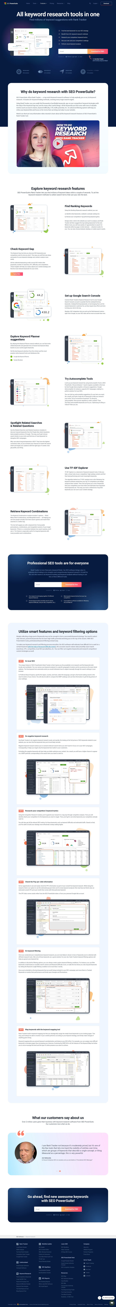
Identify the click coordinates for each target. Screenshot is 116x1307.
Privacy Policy (72, 1304)
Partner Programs (88, 1252)
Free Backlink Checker (44, 1270)
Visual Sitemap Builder (45, 1261)
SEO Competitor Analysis (67, 1267)
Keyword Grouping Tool (22, 1281)
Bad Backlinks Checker (45, 1272)
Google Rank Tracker (21, 1256)
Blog (68, 3)
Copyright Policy (81, 1304)
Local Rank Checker (21, 1247)
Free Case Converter (66, 1292)
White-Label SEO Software (46, 1284)
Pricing (52, 3)
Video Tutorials (65, 1249)
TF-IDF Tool (42, 1259)
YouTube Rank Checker (22, 1252)
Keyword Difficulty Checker (23, 1284)
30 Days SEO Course (66, 1252)
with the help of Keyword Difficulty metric (42, 647)
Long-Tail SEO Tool (21, 1279)
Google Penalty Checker (67, 1261)
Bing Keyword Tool (21, 1291)
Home (28, 3)
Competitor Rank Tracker (23, 1254)
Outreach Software (21, 1268)
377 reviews (47, 72)
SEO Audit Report (43, 1286)
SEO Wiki (63, 1283)
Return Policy (90, 1304)
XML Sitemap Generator (45, 1252)
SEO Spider (42, 1247)
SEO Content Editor (44, 1249)
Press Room (87, 1254)
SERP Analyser (20, 1249)
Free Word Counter (66, 1294)
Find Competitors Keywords (23, 1277)
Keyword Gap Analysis (22, 1286)
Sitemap (106, 1304)
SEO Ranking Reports (44, 1281)
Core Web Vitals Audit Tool (46, 1256)
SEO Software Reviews (67, 1278)
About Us (86, 1247)
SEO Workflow (65, 1247)
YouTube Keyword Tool (22, 1288)
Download (106, 3)
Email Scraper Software (22, 1265)
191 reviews (90, 72)
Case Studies (64, 1281)
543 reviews (26, 72)
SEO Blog (63, 1276)
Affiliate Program (88, 1249)
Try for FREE (16, 274)
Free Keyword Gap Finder (67, 1289)
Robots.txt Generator (44, 1254)
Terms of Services (99, 1304)
